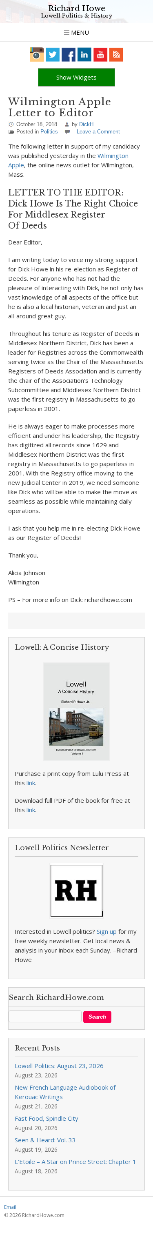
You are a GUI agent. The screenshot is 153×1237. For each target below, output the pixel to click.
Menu (79, 32)
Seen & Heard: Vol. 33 (45, 1140)
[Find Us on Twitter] (53, 54)
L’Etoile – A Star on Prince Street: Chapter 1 (75, 1161)
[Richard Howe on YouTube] (100, 54)
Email (10, 1207)
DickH (86, 124)
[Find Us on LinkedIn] (85, 54)
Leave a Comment (98, 132)
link (31, 783)
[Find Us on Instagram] (37, 54)
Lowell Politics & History (76, 16)
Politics (49, 132)
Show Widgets (76, 77)
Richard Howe (76, 8)
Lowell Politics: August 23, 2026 (59, 1066)
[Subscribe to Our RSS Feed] (116, 54)
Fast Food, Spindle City (46, 1118)
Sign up (107, 931)
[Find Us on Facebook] (69, 54)
